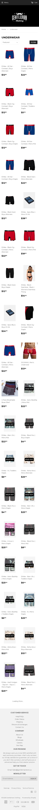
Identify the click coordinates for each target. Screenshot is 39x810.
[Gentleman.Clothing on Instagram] (35, 792)
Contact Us (19, 727)
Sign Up (33, 778)
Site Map (19, 745)
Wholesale (19, 740)
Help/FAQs (20, 716)
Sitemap (6, 788)
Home (4, 29)
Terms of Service (28, 788)
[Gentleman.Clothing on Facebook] (32, 792)
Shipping (19, 722)
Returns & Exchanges (19, 724)
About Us (19, 735)
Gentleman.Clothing (13, 797)
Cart (35, 2)
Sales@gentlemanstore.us (22, 770)
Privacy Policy (16, 788)
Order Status (19, 719)
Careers (19, 743)
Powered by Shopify (29, 797)
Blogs (19, 737)
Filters (33, 42)
